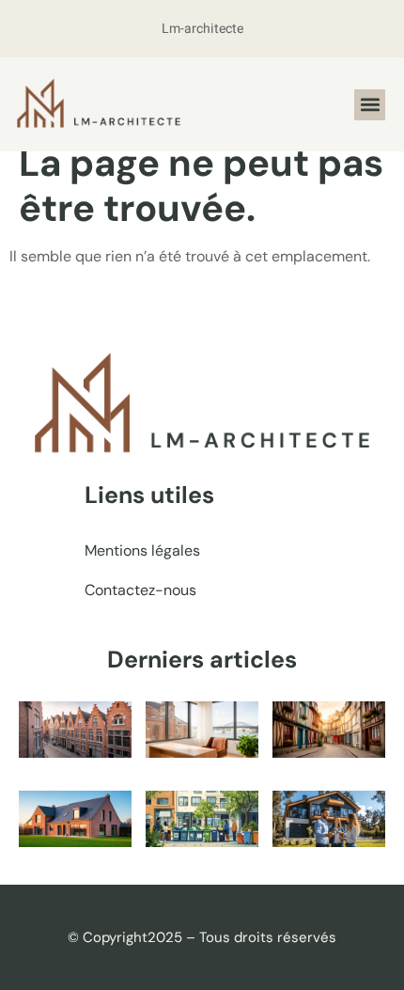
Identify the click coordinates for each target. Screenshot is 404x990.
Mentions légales (142, 550)
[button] (369, 104)
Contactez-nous (140, 590)
